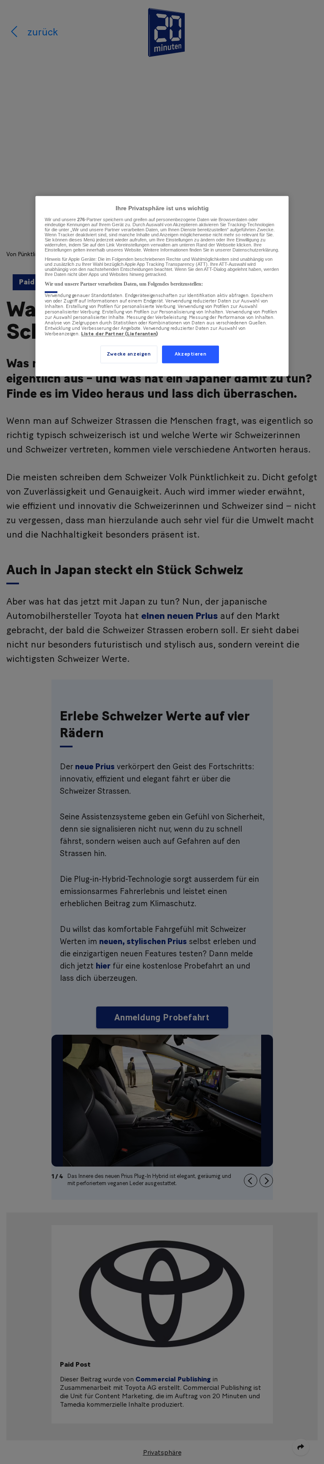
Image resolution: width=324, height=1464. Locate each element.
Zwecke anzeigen (129, 354)
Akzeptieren (190, 354)
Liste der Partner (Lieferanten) (119, 334)
